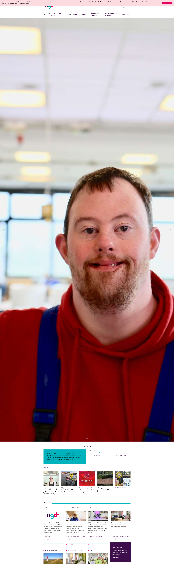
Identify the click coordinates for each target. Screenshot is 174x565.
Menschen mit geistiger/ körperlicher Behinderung (121, 536)
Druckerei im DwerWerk (95, 539)
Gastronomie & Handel (111, 14)
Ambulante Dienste (95, 14)
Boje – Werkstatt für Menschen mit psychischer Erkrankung (77, 539)
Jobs (123, 14)
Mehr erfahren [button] (25, 3)
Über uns (47, 536)
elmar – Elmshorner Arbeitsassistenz (76, 542)
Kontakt (124, 7)
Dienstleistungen (73, 14)
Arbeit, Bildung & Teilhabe (55, 14)
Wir (45, 14)
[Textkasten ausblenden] (129, 544)
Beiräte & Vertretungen (50, 542)
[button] (129, 14)
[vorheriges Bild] (4, 230)
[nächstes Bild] (170, 230)
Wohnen (85, 14)
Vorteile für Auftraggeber (96, 536)
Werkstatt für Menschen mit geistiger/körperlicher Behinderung (77, 536)
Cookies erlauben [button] (167, 2)
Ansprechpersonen (50, 539)
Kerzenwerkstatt (94, 542)
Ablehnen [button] (158, 2)
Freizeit (114, 542)
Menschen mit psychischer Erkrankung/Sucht (121, 539)
